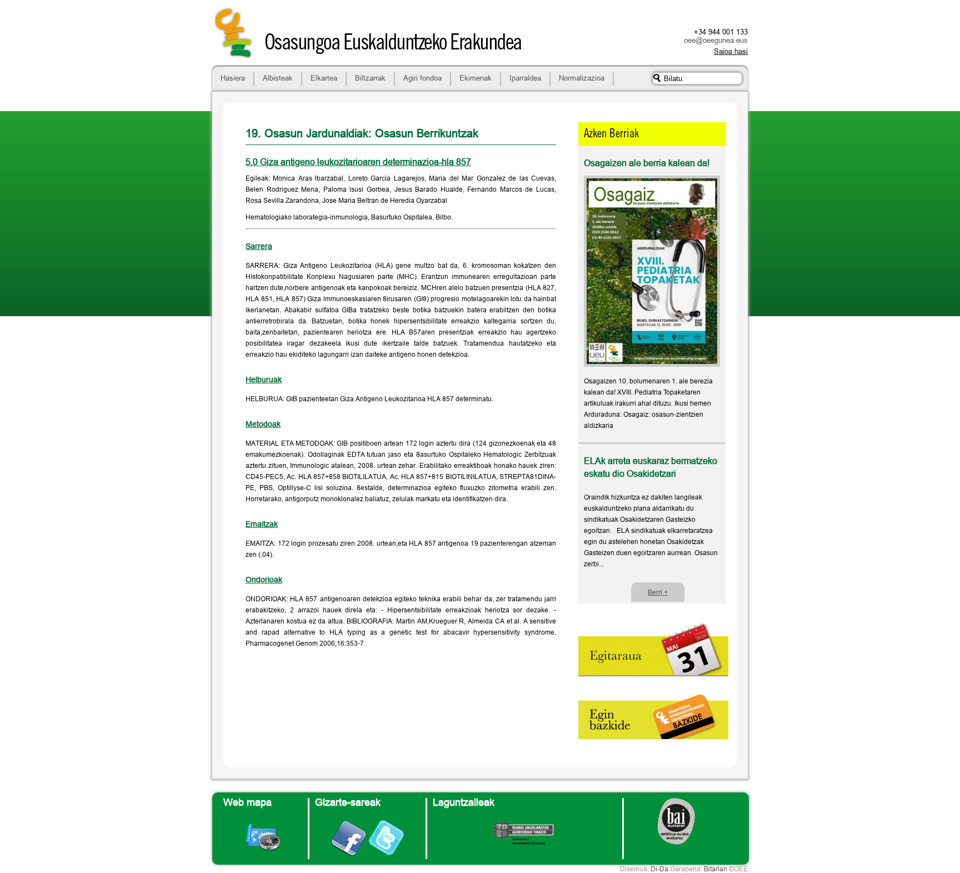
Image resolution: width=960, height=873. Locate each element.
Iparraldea (525, 77)
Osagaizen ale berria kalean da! (646, 163)
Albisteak (278, 77)
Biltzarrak (370, 77)
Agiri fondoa (422, 77)
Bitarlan (715, 869)
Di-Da (659, 869)
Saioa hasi (731, 51)
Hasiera (233, 77)
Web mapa (247, 802)
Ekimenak (475, 77)
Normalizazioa (581, 77)
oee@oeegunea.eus (716, 40)
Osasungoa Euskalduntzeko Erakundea (393, 44)
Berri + (658, 592)
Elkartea (324, 77)
